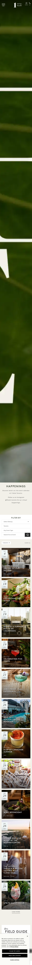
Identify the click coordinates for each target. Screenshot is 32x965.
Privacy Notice (14, 946)
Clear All (27, 542)
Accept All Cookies (14, 951)
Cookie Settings (14, 959)
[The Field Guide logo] (16, 931)
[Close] (27, 936)
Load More (16, 912)
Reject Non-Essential (15, 955)
